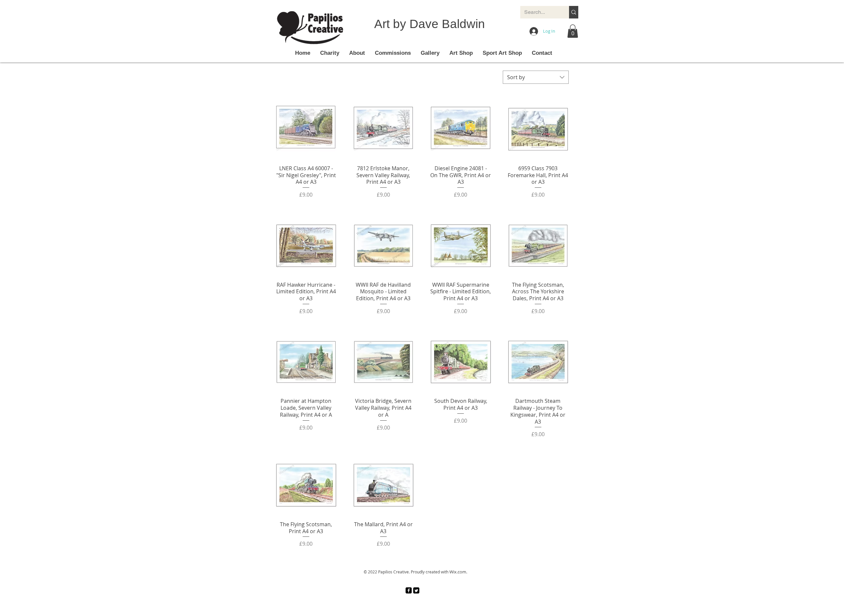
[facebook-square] (409, 590)
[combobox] (536, 77)
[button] (572, 31)
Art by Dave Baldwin (429, 24)
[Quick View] (306, 129)
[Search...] (573, 12)
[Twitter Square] (416, 590)
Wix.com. (458, 572)
